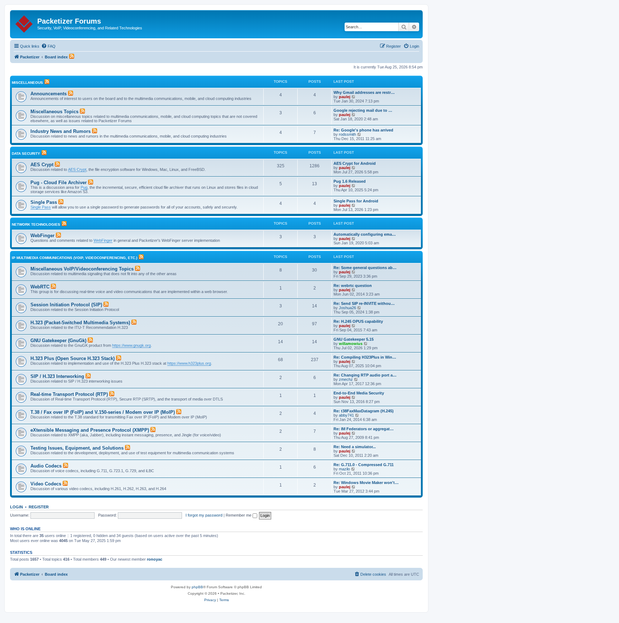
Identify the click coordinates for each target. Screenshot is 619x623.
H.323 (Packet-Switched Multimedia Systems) (80, 322)
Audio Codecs (46, 466)
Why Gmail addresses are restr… (364, 92)
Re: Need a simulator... (355, 447)
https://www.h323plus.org (189, 363)
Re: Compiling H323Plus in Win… (365, 357)
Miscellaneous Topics (54, 111)
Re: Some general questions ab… (365, 267)
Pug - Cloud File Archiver (58, 182)
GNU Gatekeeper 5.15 (354, 339)
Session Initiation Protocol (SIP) (66, 304)
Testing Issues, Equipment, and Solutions (77, 448)
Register (39, 507)
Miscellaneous (27, 83)
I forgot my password (204, 515)
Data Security (26, 153)
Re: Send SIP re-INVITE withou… (364, 303)
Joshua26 (347, 308)
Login (16, 507)
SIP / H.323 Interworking (57, 376)
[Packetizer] (24, 22)
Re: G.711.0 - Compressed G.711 (364, 465)
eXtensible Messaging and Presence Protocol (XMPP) (89, 430)
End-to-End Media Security (359, 393)
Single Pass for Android (356, 201)
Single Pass (43, 202)
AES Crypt (41, 164)
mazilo (344, 469)
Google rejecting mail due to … (363, 110)
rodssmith (347, 134)
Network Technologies (36, 224)
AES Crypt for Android (355, 163)
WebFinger (42, 235)
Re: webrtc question (353, 285)
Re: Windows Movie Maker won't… (366, 482)
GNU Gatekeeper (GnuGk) (58, 340)
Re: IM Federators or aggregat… (364, 429)
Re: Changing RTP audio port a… (365, 375)
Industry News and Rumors (60, 131)
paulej (344, 97)
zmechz (346, 379)
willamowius (351, 343)
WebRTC (39, 286)
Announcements (48, 93)
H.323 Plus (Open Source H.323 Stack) (72, 358)
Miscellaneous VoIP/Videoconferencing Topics (82, 269)
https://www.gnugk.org (131, 345)
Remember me (239, 515)
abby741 (346, 415)
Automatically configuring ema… (365, 234)
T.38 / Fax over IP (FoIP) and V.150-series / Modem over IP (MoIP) (102, 412)
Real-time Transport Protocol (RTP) (69, 394)
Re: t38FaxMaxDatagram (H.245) (364, 411)
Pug (84, 187)
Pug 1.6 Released (350, 181)
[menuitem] (48, 46)
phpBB (197, 587)
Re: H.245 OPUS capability (358, 321)
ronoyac (154, 559)
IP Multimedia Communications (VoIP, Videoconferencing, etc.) (74, 258)
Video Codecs (45, 484)
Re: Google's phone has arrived (363, 130)
